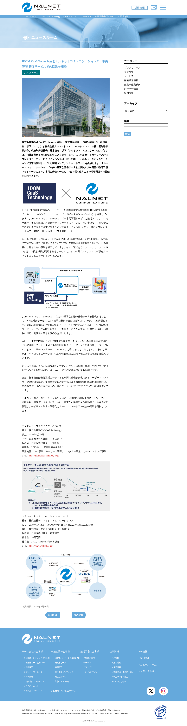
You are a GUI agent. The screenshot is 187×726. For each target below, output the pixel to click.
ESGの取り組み (119, 681)
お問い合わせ (147, 671)
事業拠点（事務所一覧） (123, 672)
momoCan (87, 663)
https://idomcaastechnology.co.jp (44, 455)
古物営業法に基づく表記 (109, 714)
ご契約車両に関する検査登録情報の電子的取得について (75, 714)
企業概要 (117, 667)
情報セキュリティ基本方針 (48, 710)
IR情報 (143, 651)
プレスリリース (132, 68)
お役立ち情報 (131, 89)
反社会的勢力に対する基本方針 (108, 710)
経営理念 (117, 663)
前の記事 (53, 615)
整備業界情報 (131, 80)
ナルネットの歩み (120, 677)
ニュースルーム (29, 16)
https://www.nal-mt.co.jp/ (40, 546)
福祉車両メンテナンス (34, 681)
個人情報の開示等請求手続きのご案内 (37, 714)
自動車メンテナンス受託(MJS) (37, 658)
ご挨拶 (116, 658)
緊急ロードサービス (33, 691)
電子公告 (124, 714)
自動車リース (60, 663)
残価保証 (29, 667)
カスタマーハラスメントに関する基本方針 (77, 710)
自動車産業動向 (132, 84)
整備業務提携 (89, 658)
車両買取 (29, 677)
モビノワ (87, 667)
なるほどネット (32, 686)
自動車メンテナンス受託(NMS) (67, 658)
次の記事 (78, 615)
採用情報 (129, 93)
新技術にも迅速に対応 (64, 691)
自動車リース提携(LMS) (35, 663)
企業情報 (129, 72)
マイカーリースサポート (35, 672)
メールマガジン (90, 672)
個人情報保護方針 (29, 710)
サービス (129, 76)
